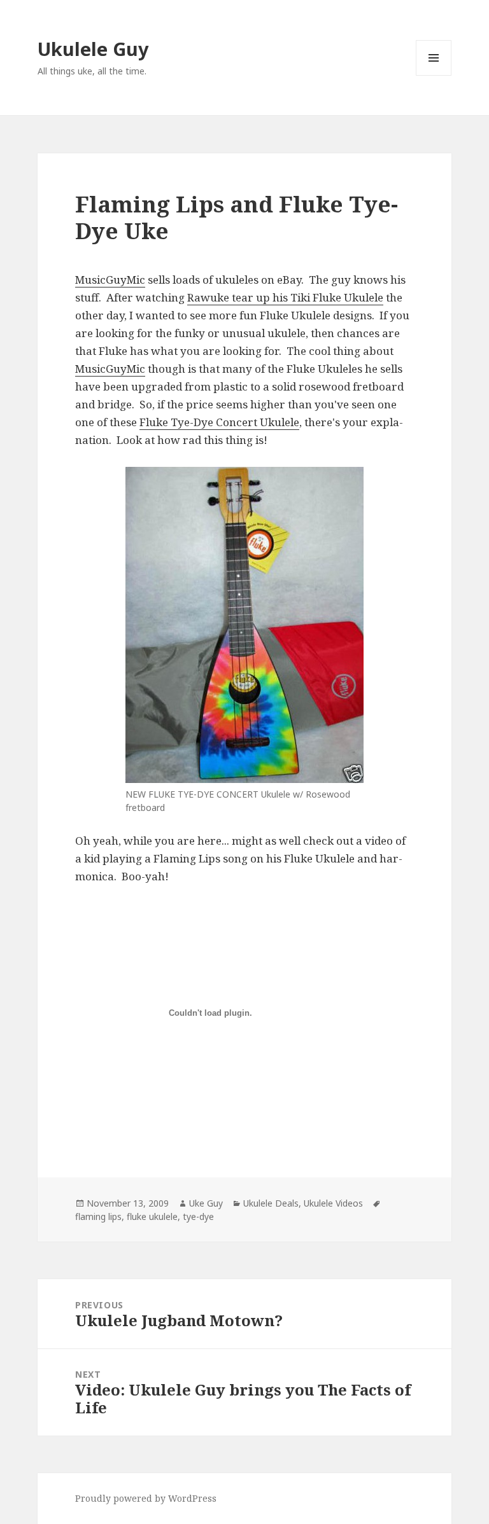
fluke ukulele (152, 1216)
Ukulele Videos (333, 1203)
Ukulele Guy (93, 48)
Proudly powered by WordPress (145, 1498)
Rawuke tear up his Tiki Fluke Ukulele (285, 297)
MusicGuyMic (110, 279)
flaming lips (98, 1216)
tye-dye (198, 1216)
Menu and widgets (433, 75)
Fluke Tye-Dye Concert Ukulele (219, 422)
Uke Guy (206, 1203)
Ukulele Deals (271, 1203)
